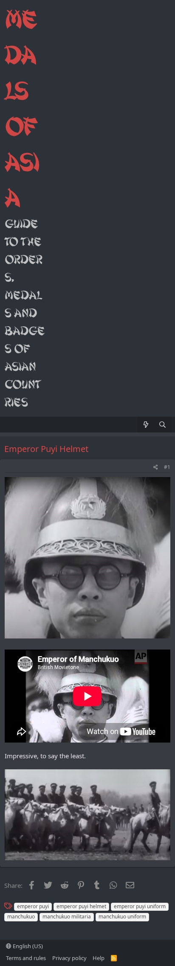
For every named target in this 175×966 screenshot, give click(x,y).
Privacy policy (69, 958)
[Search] (162, 424)
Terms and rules (26, 958)
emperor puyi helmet (81, 906)
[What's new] (145, 424)
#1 (167, 467)
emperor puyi (33, 906)
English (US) (27, 946)
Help (98, 958)
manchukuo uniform (122, 916)
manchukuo (21, 916)
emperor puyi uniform (140, 906)
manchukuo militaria (66, 916)
